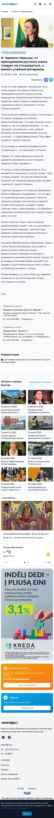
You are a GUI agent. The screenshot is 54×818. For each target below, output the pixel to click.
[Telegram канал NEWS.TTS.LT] (3, 737)
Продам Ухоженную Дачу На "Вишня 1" (22, 310)
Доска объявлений (9, 774)
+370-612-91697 (12, 319)
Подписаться (27, 708)
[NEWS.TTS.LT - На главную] (10, 4)
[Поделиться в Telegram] (51, 80)
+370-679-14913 (12, 340)
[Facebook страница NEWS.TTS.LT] (9, 737)
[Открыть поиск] (35, 4)
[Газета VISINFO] (40, 4)
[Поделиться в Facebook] (46, 80)
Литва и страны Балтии (22, 11)
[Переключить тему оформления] (45, 4)
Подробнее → (27, 319)
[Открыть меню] (50, 4)
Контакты (5, 765)
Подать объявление (27, 685)
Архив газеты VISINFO (10, 779)
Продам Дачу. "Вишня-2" (15, 331)
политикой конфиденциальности (15, 808)
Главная (4, 11)
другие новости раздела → (41, 383)
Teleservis (32, 789)
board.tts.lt (18, 306)
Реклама (4, 770)
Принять (27, 814)
